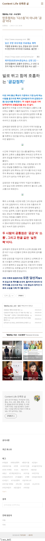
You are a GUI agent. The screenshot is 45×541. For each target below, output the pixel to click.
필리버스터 (27, 480)
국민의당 (36, 473)
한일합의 (18, 487)
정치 (19, 306)
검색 (40, 505)
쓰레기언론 (25, 466)
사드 (16, 469)
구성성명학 (16, 480)
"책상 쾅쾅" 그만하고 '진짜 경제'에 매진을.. (17, 315)
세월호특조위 (8, 477)
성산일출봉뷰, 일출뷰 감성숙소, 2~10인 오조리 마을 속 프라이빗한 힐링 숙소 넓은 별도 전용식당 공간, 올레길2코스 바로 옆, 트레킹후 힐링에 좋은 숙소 (22, 65)
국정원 (27, 487)
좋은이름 (26, 462)
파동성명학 (15, 462)
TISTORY (23, 535)
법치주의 (25, 469)
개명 (27, 477)
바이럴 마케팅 (8, 484)
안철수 (35, 462)
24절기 (5, 480)
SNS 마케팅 (7, 469)
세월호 (5, 462)
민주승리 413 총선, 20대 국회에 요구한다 (16, 323)
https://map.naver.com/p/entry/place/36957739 (20, 57)
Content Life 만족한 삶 (15, 3)
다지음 (27, 473)
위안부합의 (7, 487)
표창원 (34, 469)
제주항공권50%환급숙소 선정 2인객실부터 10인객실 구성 (21, 60)
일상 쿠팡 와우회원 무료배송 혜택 (20, 43)
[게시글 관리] (12, 296)
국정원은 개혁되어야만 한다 (12, 310)
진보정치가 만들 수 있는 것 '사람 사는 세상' (16, 312)
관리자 (31, 535)
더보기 (4, 491)
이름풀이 (19, 477)
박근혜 (19, 484)
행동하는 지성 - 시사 (10, 306)
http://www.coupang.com (15, 39)
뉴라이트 (36, 484)
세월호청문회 (37, 477)
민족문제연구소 (15, 473)
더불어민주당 (37, 466)
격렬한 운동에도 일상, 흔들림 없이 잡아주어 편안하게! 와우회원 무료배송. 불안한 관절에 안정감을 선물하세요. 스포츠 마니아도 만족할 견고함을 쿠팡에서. (22, 47)
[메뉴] (42, 3)
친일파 (27, 484)
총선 (4, 473)
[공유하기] (9, 296)
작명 (16, 466)
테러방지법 (7, 466)
